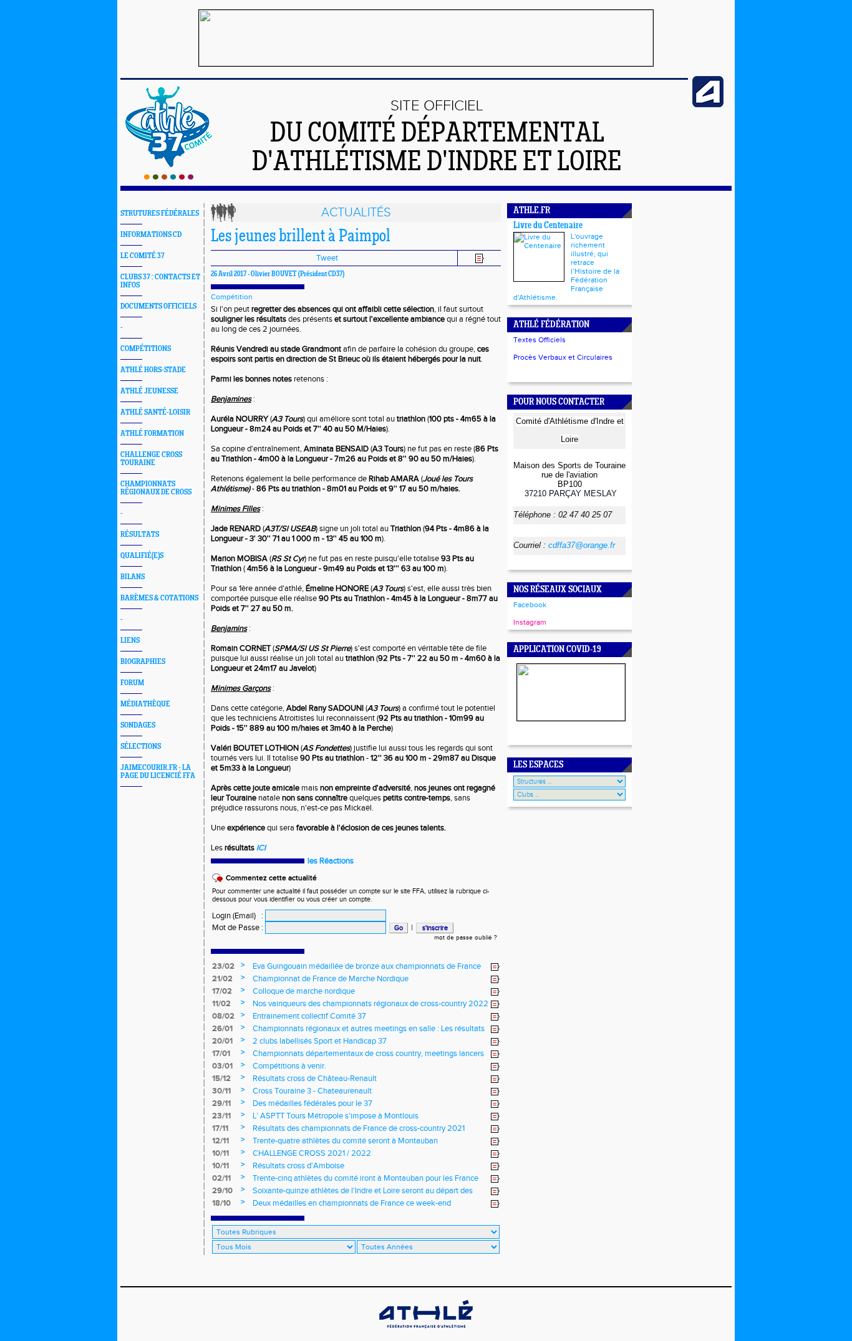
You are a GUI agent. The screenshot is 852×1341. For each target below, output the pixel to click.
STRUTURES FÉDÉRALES (159, 213)
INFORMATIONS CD (151, 235)
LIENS (130, 641)
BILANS (132, 577)
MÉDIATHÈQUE (145, 704)
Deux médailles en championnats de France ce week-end (352, 1203)
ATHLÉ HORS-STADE (153, 370)
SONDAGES (137, 725)
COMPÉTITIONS (145, 349)
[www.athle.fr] (708, 105)
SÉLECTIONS (140, 747)
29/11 (221, 1103)
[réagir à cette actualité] (495, 967)
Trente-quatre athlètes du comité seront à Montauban (345, 1141)
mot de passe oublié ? (465, 937)
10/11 (220, 1153)
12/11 (220, 1141)
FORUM (132, 683)
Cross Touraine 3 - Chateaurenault (312, 1091)
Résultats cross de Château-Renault (315, 1079)
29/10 (222, 1191)
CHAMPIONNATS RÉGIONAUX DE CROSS (155, 488)
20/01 (222, 1041)
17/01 (221, 1054)
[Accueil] (168, 177)
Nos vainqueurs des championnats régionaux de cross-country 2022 (370, 1004)
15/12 (221, 1079)
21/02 (222, 979)
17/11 (220, 1128)
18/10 (221, 1203)
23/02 (223, 966)
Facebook (529, 604)
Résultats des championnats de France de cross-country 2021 (359, 1128)
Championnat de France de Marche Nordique (331, 979)
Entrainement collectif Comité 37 (309, 1016)
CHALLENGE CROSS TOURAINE (151, 459)
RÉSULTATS (139, 535)
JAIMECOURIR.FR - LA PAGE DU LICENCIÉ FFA (157, 772)
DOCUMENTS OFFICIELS (158, 306)
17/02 (222, 991)
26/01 (222, 1029)
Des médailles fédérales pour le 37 (312, 1103)
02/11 (221, 1178)
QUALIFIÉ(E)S (141, 556)
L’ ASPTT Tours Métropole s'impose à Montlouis (336, 1116)
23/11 (221, 1116)
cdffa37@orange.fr (581, 545)
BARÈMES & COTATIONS (159, 598)
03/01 (222, 1066)
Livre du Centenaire (548, 226)
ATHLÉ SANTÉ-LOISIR (155, 412)
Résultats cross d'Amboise (298, 1166)
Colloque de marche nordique (304, 991)
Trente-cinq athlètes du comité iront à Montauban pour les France (365, 1178)
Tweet (327, 258)
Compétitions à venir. (289, 1066)
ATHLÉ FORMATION (152, 434)
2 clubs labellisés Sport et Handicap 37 (320, 1041)
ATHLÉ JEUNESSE (149, 391)
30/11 (221, 1091)
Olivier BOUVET (274, 274)
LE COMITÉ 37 (142, 256)
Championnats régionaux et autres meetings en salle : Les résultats (369, 1029)
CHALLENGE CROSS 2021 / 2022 (312, 1153)
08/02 (223, 1016)
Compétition (232, 296)
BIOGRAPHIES (142, 662)
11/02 (221, 1004)
